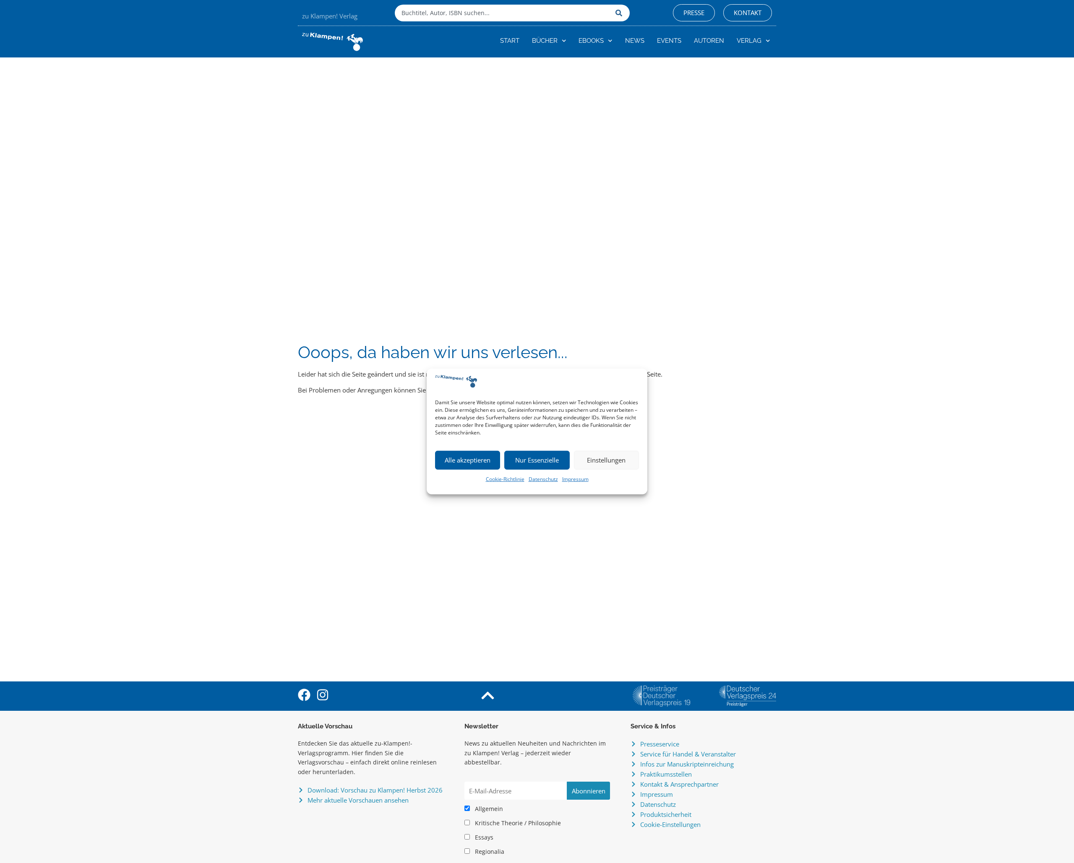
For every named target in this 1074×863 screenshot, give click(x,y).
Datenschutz (543, 479)
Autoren (709, 40)
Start (509, 40)
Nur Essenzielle (537, 460)
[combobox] (503, 13)
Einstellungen (606, 460)
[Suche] (620, 13)
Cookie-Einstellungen (670, 824)
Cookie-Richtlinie (505, 479)
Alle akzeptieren (467, 460)
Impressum (575, 479)
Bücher (545, 40)
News (634, 40)
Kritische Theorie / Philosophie (517, 823)
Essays (483, 837)
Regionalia (488, 851)
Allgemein (488, 809)
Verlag (749, 40)
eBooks (591, 40)
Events (669, 40)
